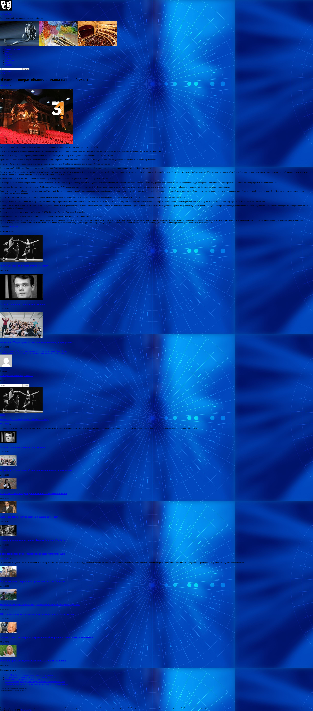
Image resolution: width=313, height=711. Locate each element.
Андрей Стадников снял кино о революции (23, 304)
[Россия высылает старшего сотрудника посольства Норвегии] (8, 576)
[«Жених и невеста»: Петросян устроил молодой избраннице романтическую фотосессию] (8, 633)
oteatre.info (13, 227)
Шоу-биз (8, 65)
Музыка (8, 58)
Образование (10, 60)
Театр (7, 62)
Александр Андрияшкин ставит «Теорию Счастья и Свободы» (33, 540)
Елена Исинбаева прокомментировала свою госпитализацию (32, 553)
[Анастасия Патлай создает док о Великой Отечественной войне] (8, 489)
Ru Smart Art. (5, 14)
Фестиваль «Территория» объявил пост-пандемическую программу (36, 342)
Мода (7, 56)
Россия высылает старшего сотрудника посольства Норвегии (32, 581)
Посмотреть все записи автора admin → (16, 376)
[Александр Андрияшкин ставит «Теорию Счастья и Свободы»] (8, 535)
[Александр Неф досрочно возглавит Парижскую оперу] (8, 512)
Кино (7, 51)
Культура (8, 54)
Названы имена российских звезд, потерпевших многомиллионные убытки (40, 604)
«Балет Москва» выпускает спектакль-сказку (24, 265)
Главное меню (6, 71)
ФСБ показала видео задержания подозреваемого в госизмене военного (38, 614)
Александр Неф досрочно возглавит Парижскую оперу (29, 516)
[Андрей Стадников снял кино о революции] (21, 299)
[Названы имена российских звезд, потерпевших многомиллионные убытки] (8, 600)
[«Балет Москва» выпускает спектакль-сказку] (21, 261)
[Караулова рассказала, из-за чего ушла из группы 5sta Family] (8, 656)
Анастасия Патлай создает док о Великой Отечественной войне (33, 493)
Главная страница (12, 49)
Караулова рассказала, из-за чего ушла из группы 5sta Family (33, 660)
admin (15, 85)
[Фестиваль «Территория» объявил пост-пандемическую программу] (21, 337)
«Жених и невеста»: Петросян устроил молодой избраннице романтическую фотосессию (46, 637)
